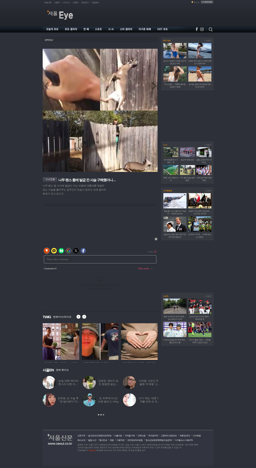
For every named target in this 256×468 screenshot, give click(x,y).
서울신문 (48, 2)
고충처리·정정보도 (169, 435)
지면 (98, 435)
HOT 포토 (167, 40)
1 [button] (98, 414)
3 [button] (103, 414)
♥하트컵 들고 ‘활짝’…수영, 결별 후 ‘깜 (68, 401)
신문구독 (81, 435)
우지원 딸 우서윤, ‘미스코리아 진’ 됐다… (68, 384)
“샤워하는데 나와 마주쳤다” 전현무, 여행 (148, 401)
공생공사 (85, 2)
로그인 (196, 2)
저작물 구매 (130, 435)
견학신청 (141, 435)
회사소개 (81, 440)
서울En (76, 2)
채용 (112, 440)
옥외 (109, 435)
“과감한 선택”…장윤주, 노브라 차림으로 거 (108, 384)
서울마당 (118, 435)
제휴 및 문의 (185, 435)
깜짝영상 (49, 40)
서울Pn (57, 2)
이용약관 (120, 440)
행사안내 (103, 440)
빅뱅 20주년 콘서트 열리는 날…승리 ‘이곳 (148, 384)
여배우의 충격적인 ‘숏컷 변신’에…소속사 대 (108, 401)
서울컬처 (95, 2)
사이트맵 (197, 435)
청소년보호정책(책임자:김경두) (159, 440)
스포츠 (165, 296)
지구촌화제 (167, 191)
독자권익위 (153, 435)
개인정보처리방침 (135, 440)
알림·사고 (92, 440)
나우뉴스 (66, 2)
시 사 (165, 145)
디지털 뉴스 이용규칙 (184, 440)
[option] (61, 341)
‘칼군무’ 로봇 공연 (187, 160)
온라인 (104, 435)
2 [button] (101, 414)
